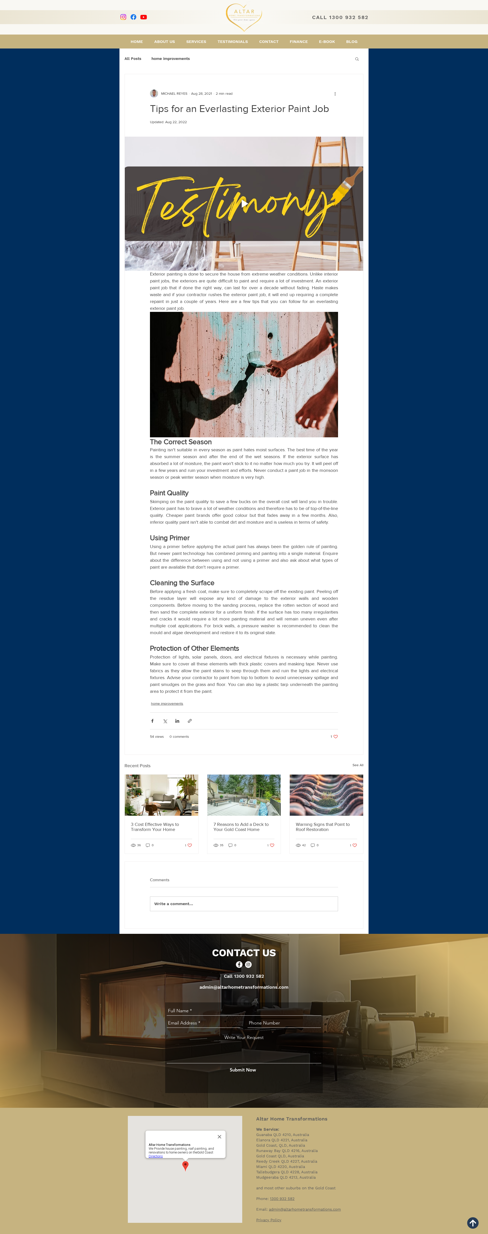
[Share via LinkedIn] (177, 720)
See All (358, 765)
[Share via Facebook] (152, 720)
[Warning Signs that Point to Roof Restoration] (326, 795)
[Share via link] (189, 720)
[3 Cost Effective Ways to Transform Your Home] (161, 795)
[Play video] (244, 204)
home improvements (170, 58)
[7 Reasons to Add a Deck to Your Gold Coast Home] (244, 795)
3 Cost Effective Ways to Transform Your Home (155, 827)
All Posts (133, 58)
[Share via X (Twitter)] (164, 720)
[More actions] (335, 93)
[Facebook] (133, 17)
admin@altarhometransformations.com (244, 987)
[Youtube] (143, 17)
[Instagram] (123, 17)
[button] (357, 59)
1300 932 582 (282, 1198)
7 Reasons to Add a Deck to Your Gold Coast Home (241, 827)
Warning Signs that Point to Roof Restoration (323, 827)
